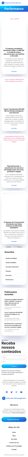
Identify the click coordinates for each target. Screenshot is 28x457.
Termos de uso (14, 442)
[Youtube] (21, 392)
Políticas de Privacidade (14, 446)
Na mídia (14, 439)
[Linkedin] (7, 392)
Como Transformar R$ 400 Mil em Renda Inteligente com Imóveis (13, 314)
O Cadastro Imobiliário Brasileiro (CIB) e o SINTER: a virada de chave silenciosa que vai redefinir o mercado (14, 52)
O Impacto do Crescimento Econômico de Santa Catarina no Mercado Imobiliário (14, 225)
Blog (14, 435)
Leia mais (14, 71)
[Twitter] (11, 392)
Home (14, 432)
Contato (14, 449)
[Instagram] (16, 392)
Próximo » (20, 247)
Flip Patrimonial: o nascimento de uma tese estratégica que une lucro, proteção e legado (13, 325)
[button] (25, 2)
